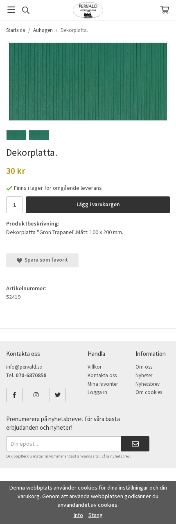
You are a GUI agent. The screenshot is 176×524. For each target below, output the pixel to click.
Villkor (95, 366)
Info (78, 515)
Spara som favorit (45, 259)
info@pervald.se (24, 366)
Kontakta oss (102, 375)
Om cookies (148, 392)
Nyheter (143, 375)
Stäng (95, 515)
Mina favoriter (103, 383)
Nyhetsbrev (147, 383)
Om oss (143, 366)
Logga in (97, 392)
